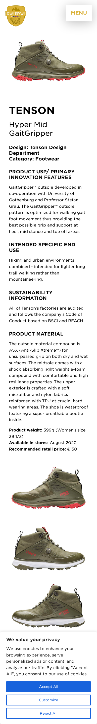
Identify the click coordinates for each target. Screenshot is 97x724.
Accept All (48, 687)
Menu (79, 13)
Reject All (48, 713)
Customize (48, 700)
